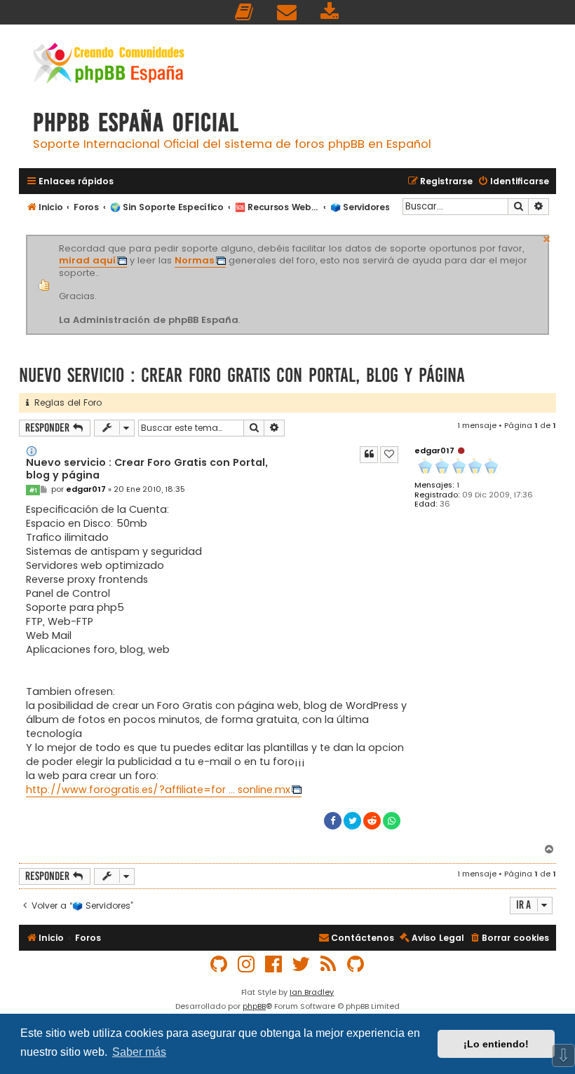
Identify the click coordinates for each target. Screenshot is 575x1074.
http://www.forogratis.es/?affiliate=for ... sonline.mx (158, 790)
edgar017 (434, 450)
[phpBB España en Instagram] (246, 964)
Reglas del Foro (65, 402)
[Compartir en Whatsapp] (391, 820)
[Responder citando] (369, 454)
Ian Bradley (312, 992)
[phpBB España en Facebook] (274, 964)
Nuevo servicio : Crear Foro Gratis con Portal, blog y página (242, 375)
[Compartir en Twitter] (352, 820)
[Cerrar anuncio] (547, 237)
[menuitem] (244, 12)
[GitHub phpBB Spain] (219, 964)
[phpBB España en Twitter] (301, 964)
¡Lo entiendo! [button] (496, 1043)
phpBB (254, 1006)
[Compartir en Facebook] (332, 820)
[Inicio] (108, 65)
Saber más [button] (139, 1052)
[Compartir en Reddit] (372, 820)
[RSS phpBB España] (328, 964)
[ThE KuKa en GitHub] (356, 964)
